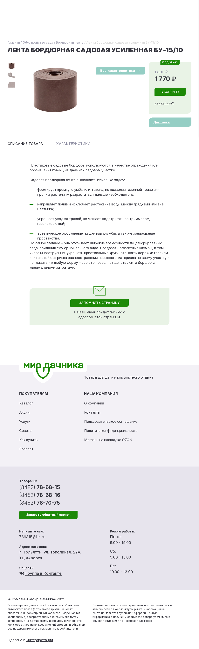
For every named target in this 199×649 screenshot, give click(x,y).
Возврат (26, 449)
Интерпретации (39, 640)
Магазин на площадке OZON (108, 440)
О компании (94, 403)
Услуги (24, 421)
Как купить (28, 440)
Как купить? (164, 103)
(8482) (39, 487)
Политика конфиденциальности (111, 431)
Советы (25, 431)
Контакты (92, 412)
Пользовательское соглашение (110, 421)
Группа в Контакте (43, 573)
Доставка (161, 122)
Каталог (26, 403)
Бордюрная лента (70, 42)
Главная (14, 42)
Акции (24, 412)
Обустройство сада (38, 42)
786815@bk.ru (32, 536)
